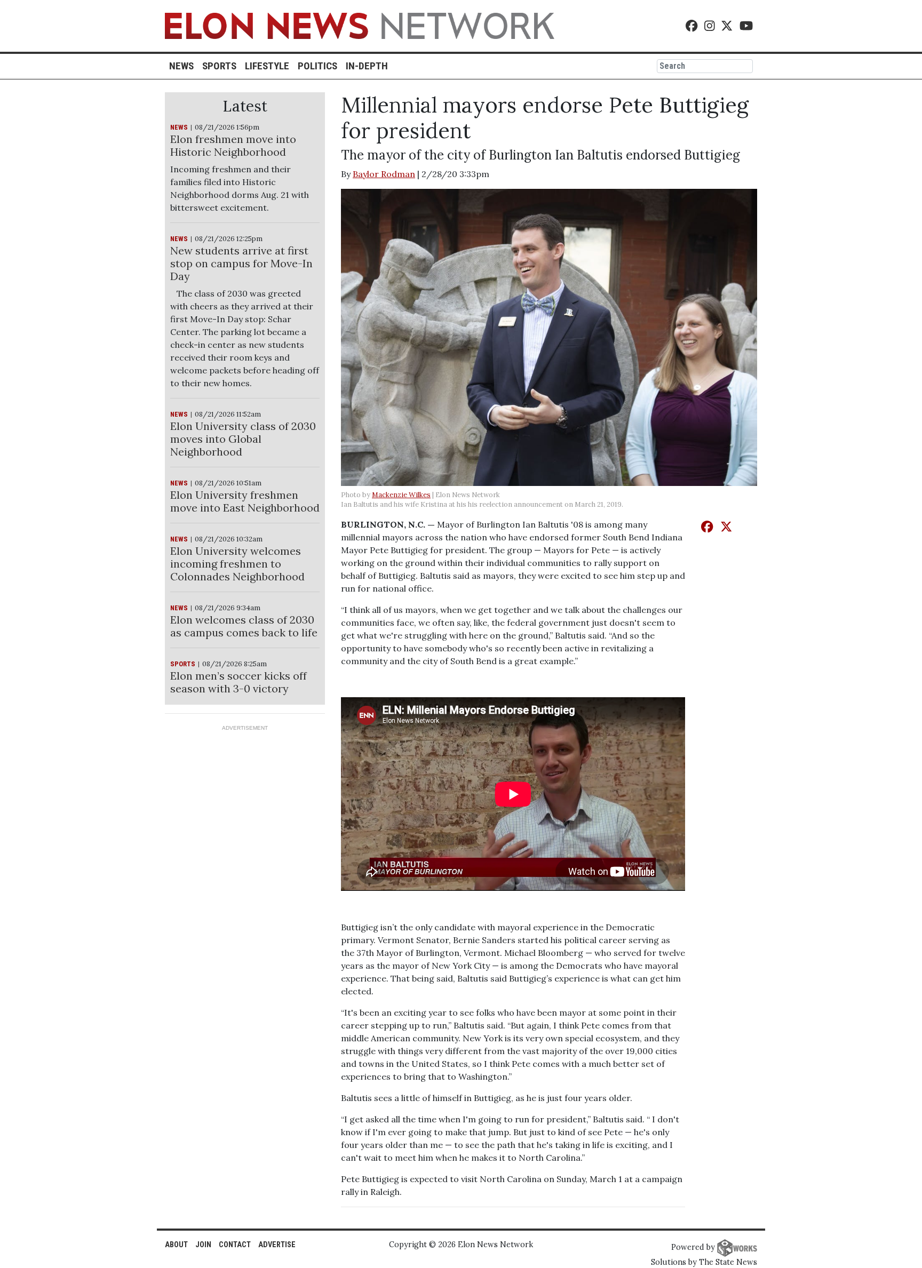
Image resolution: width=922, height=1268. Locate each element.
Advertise (277, 1244)
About (176, 1244)
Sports (219, 66)
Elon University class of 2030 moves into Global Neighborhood (243, 438)
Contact (235, 1244)
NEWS (179, 127)
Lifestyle (267, 66)
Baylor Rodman (384, 174)
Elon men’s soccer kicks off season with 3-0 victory (238, 682)
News (181, 66)
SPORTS (182, 664)
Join (203, 1244)
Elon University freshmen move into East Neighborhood (245, 501)
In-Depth (367, 66)
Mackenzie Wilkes (401, 494)
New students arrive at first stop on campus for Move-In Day (241, 263)
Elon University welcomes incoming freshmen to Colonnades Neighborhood (237, 563)
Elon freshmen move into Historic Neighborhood (233, 145)
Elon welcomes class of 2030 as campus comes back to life (243, 626)
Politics (317, 66)
